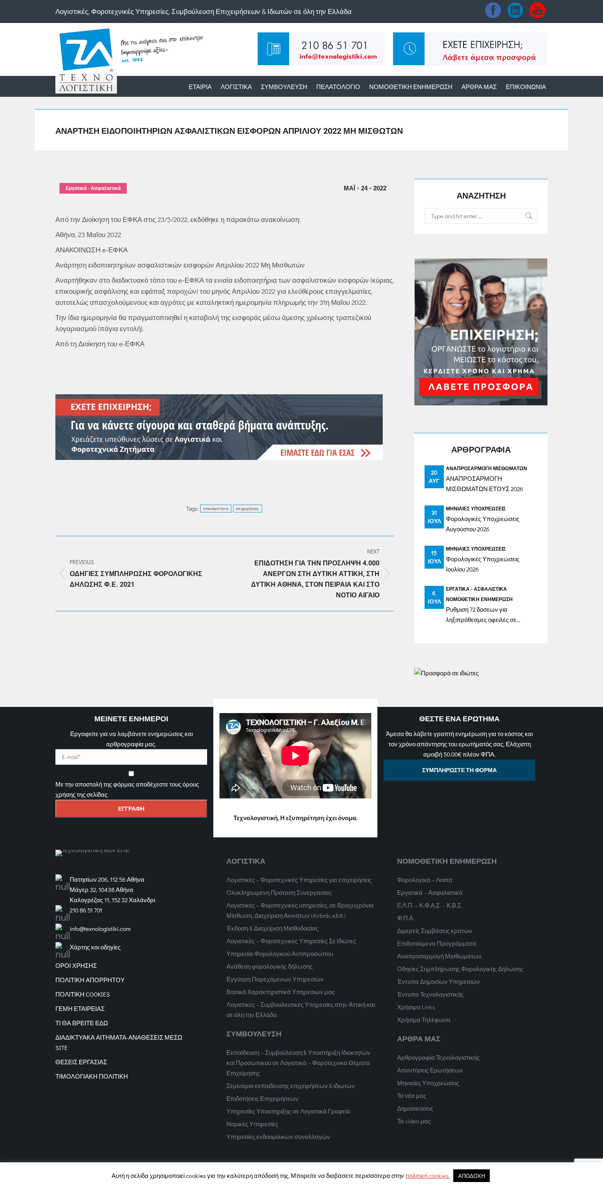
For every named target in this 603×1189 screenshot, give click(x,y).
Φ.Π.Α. (405, 918)
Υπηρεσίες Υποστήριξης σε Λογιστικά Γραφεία (288, 1111)
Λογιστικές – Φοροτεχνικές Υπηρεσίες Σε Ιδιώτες (291, 941)
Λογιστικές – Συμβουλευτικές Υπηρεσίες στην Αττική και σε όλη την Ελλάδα (300, 1009)
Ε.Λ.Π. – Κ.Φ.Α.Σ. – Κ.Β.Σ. (429, 905)
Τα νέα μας (411, 1095)
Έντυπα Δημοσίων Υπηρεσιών (438, 981)
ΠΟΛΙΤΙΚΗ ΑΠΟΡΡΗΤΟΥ (90, 980)
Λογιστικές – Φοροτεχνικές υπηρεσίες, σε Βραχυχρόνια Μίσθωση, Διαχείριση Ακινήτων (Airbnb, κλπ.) (300, 910)
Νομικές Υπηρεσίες (252, 1124)
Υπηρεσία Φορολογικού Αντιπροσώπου (279, 953)
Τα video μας (414, 1121)
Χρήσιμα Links (416, 1007)
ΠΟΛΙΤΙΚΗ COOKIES (82, 994)
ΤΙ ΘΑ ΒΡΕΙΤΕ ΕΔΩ (81, 1023)
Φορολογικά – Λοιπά (424, 880)
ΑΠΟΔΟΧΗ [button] (471, 1175)
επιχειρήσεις (247, 508)
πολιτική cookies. (427, 1175)
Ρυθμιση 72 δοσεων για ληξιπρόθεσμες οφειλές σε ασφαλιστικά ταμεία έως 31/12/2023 (481, 615)
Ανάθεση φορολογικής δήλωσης (269, 966)
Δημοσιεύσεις (415, 1108)
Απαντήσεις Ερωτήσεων (430, 1070)
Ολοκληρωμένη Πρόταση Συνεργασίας (279, 892)
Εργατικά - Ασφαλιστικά (93, 188)
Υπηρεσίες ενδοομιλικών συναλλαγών (278, 1136)
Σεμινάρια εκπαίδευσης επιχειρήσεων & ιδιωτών (290, 1086)
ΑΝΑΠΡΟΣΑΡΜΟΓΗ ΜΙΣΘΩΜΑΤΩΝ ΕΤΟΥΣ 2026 (484, 483)
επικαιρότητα (215, 508)
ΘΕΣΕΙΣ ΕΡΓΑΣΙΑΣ (81, 1062)
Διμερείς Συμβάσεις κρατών (434, 930)
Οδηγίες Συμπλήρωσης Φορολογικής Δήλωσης (460, 969)
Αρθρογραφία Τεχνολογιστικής (438, 1057)
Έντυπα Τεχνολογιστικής (430, 994)
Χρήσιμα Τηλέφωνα (423, 1019)
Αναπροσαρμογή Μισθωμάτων (486, 468)
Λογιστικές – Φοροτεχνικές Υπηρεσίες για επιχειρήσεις (299, 880)
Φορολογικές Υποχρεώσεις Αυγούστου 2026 (482, 523)
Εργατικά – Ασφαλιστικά (430, 892)
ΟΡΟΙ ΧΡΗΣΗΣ (76, 965)
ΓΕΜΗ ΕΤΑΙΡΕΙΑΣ (80, 1008)
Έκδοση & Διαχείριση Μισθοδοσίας (272, 928)
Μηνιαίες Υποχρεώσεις (476, 508)
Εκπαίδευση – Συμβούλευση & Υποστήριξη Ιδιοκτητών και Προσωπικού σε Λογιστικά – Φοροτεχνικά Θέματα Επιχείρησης (298, 1062)
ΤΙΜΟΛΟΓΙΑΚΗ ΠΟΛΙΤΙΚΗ (91, 1076)
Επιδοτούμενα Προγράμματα (436, 943)
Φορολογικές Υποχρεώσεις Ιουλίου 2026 (482, 564)
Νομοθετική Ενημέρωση (479, 599)
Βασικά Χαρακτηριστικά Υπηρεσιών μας (280, 992)
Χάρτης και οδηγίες (95, 947)
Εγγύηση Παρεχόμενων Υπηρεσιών (275, 979)
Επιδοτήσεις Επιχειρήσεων (262, 1098)
